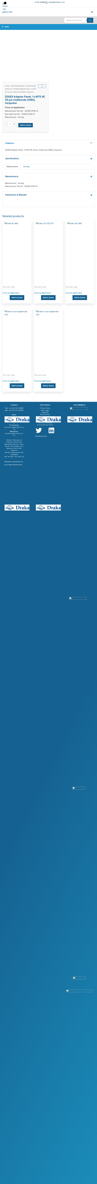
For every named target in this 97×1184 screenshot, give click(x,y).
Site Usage (45, 410)
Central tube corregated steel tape (48, 249)
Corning (26, 166)
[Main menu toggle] (91, 11)
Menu (7, 27)
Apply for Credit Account (45, 416)
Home (7, 86)
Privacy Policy (45, 408)
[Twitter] (39, 430)
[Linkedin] (51, 430)
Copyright (45, 412)
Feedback (45, 418)
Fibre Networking (17, 86)
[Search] (90, 20)
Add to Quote (25, 125)
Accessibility (45, 414)
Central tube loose (17, 249)
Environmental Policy (45, 425)
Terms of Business (45, 423)
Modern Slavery (45, 421)
